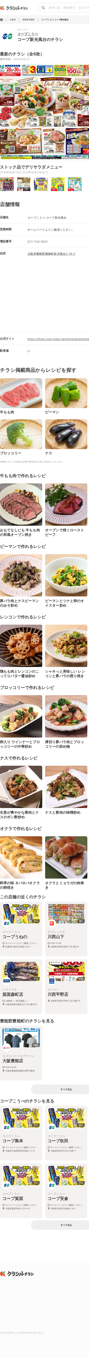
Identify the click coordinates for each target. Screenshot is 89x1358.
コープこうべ (27, 34)
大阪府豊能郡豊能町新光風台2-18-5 (51, 253)
